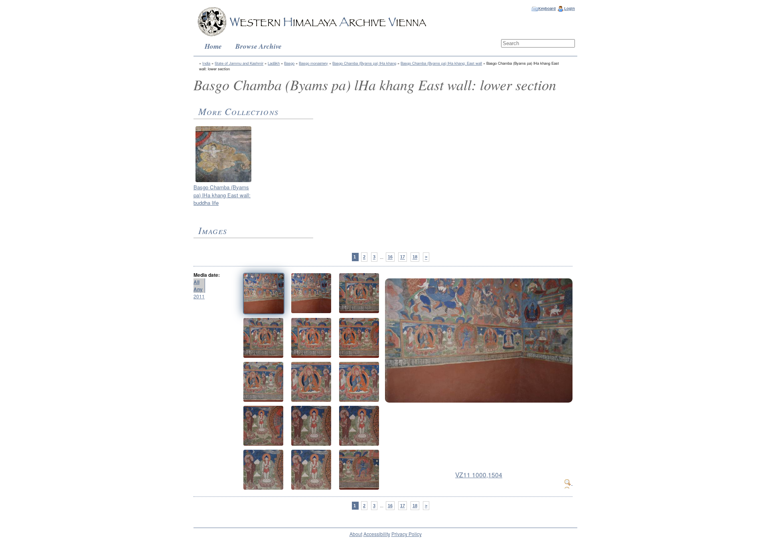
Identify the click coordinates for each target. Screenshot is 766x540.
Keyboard (547, 8)
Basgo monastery (313, 63)
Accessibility (376, 533)
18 (415, 257)
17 (402, 257)
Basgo (289, 63)
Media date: (206, 274)
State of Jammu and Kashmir (239, 63)
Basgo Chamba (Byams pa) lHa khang (364, 63)
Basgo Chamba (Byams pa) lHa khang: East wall (441, 63)
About (355, 533)
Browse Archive (258, 46)
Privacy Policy (406, 533)
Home (213, 46)
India (206, 63)
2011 (199, 296)
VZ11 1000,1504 (478, 474)
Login (569, 8)
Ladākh (274, 63)
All (196, 282)
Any (198, 289)
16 (390, 257)
